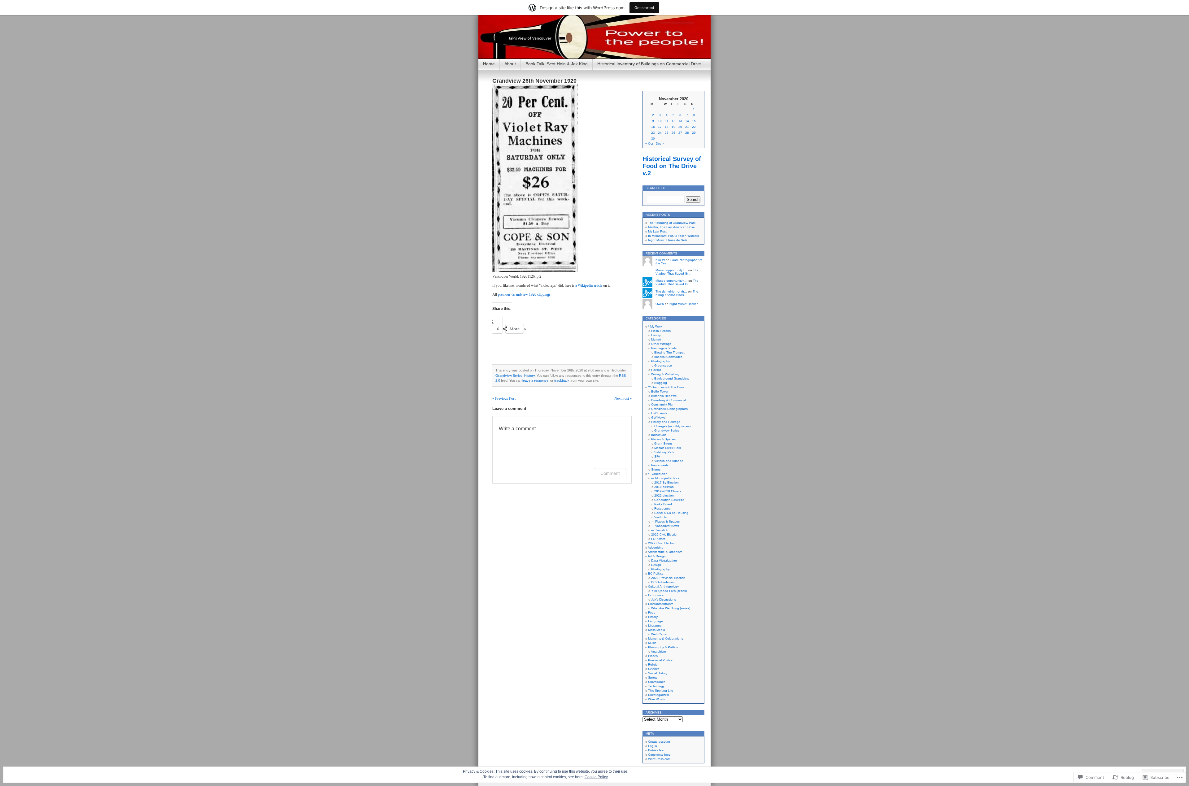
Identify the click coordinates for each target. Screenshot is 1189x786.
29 (694, 132)
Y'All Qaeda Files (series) (669, 591)
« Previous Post (504, 398)
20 (680, 126)
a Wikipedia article (588, 285)
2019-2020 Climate (668, 491)
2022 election (664, 495)
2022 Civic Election (664, 534)
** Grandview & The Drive (666, 387)
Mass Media (656, 630)
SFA (657, 456)
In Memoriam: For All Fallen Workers (673, 235)
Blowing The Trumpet (669, 352)
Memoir (656, 339)
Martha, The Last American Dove (671, 227)
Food (651, 612)
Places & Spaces (663, 439)
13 (680, 121)
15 (694, 121)
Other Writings (661, 343)
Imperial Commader (668, 356)
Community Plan (662, 404)
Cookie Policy (596, 777)
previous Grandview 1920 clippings (524, 294)
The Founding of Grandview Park (671, 222)
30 (653, 138)
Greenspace (663, 365)
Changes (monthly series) (672, 426)
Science (654, 669)
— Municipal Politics (665, 478)
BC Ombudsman (663, 582)
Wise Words (656, 699)
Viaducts (660, 517)
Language (655, 621)
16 (653, 126)
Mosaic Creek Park (667, 447)
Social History (657, 673)
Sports (652, 677)
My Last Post (657, 231)
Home (489, 63)
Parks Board (663, 504)
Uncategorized (658, 695)
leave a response (535, 380)
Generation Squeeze (669, 500)
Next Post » (623, 398)
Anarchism (658, 651)
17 (660, 126)
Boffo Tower (659, 391)
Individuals (658, 434)
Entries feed (656, 750)
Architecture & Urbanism (665, 552)
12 (673, 121)
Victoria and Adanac (668, 460)
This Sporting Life (660, 690)
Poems (656, 369)
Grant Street (663, 443)
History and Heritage (665, 421)
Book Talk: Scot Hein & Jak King (556, 63)
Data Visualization (664, 560)
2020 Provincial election (668, 578)
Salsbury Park (664, 452)
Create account (659, 741)
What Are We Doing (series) (670, 608)
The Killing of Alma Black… (676, 293)
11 (667, 121)
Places (653, 656)
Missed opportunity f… (671, 270)
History (529, 375)
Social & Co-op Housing (671, 513)
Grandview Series (508, 375)
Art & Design (657, 556)
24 (660, 132)
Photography (660, 569)
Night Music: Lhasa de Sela (667, 240)
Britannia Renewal (664, 395)
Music (652, 643)
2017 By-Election (666, 482)
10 (660, 121)
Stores (655, 469)
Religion (654, 664)
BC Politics (655, 573)
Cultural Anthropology (663, 586)
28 (687, 132)
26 (673, 132)
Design (656, 565)
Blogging (660, 382)
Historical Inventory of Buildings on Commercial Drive (649, 63)
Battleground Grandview (671, 378)
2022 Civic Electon (661, 543)
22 (694, 126)
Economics (656, 595)
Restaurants (660, 465)
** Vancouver (657, 474)
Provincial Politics (660, 660)
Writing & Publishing (665, 374)
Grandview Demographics (669, 408)
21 (687, 126)
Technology (656, 686)
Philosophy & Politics (663, 647)
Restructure (662, 508)
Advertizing (656, 547)
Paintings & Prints (664, 348)
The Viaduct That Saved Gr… (677, 271)
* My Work (655, 326)
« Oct (649, 143)
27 (680, 132)
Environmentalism (660, 604)
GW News (658, 417)
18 (667, 126)
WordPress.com (659, 759)
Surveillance (656, 682)
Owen (659, 304)
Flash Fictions (661, 330)
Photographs (660, 361)
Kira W (660, 260)
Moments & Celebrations (665, 638)
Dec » (660, 143)
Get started (644, 7)
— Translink (659, 530)
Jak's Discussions (663, 599)
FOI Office (658, 539)
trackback (561, 380)
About (510, 63)
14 (687, 121)
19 (673, 126)
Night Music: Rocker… (685, 304)
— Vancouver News (665, 526)
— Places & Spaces (665, 521)
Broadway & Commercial (668, 400)
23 (653, 132)
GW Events (659, 413)
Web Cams (659, 634)
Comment (610, 473)
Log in (652, 746)
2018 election (664, 487)
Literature (655, 625)
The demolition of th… (671, 291)
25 (667, 132)
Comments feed (659, 754)
